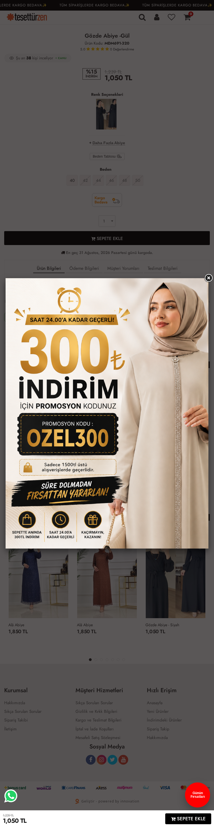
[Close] (208, 278)
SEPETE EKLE (191, 818)
